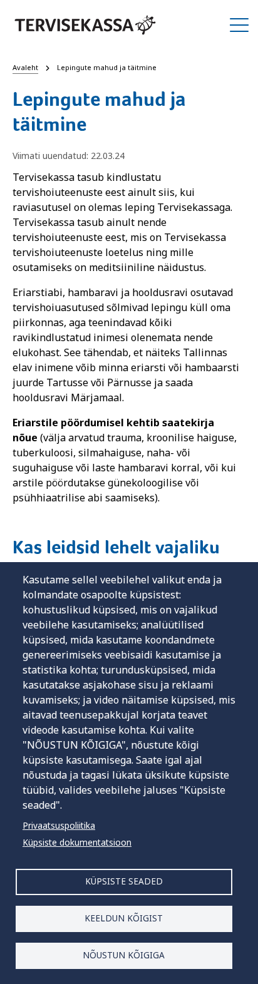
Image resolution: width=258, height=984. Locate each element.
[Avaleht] (85, 25)
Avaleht (25, 67)
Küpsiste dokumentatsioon (77, 842)
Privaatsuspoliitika (59, 825)
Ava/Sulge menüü (239, 25)
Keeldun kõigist (124, 918)
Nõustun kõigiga (124, 955)
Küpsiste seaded (124, 881)
